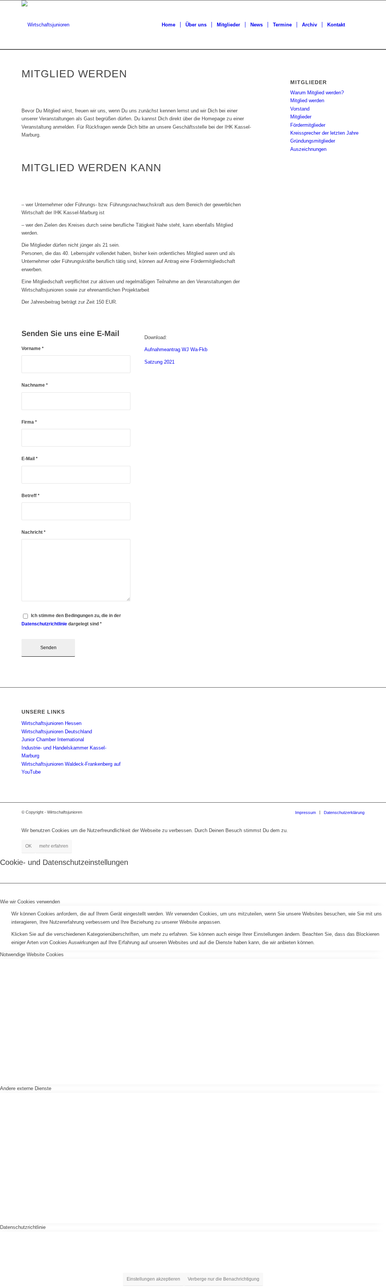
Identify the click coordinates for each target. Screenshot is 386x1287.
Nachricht (33, 532)
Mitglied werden (307, 100)
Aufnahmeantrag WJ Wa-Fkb (175, 349)
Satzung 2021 (159, 362)
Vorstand (299, 109)
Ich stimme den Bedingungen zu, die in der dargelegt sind (71, 619)
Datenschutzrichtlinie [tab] (23, 1227)
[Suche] (357, 24)
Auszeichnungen (308, 149)
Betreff (30, 495)
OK (28, 846)
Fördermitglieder (307, 125)
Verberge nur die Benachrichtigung (223, 1279)
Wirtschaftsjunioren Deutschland (56, 731)
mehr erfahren (53, 846)
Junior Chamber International (52, 739)
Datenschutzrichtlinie (44, 624)
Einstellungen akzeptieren (153, 1279)
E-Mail (29, 458)
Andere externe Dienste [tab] (25, 1088)
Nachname (34, 385)
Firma (29, 422)
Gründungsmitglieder (312, 141)
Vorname (32, 348)
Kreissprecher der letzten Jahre (324, 133)
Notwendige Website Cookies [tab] (32, 954)
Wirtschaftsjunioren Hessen (51, 723)
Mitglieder (300, 117)
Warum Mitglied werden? (317, 92)
